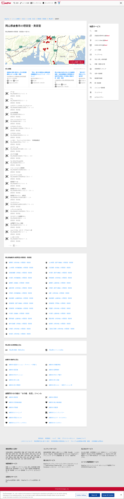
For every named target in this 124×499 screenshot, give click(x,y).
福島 (39, 452)
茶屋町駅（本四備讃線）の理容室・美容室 (21, 308)
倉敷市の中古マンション (16, 374)
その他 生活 (31, 19)
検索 (7, 467)
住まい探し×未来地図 (30, 467)
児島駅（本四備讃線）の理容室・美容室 (20, 293)
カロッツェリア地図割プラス (107, 465)
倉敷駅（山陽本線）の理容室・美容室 (60, 283)
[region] (45, 50)
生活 (23, 19)
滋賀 (28, 455)
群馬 (13, 454)
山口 (28, 457)
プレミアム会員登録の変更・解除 (80, 441)
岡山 (21, 457)
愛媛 (37, 457)
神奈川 (27, 454)
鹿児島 (29, 459)
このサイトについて (26, 441)
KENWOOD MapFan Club (88, 467)
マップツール (20, 467)
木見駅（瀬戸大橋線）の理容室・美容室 (60, 272)
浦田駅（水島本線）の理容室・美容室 (20, 262)
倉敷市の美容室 (13, 397)
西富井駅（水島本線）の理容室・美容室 (60, 318)
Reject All (94, 495)
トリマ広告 (102, 455)
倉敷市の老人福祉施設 (55, 402)
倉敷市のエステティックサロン (18, 422)
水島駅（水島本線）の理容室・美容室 (20, 328)
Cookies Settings (81, 495)
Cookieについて (81, 438)
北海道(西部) (17, 452)
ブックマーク (29, 470)
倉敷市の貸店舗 (13, 369)
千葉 (20, 454)
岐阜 (15, 455)
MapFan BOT (58, 465)
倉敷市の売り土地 (14, 380)
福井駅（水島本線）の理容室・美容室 (60, 323)
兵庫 (38, 455)
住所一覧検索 (29, 468)
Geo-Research (110, 455)
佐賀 (12, 459)
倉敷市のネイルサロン (55, 422)
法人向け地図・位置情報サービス (90, 452)
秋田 (32, 452)
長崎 (15, 459)
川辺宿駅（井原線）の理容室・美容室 (60, 267)
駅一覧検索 (11, 470)
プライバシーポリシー (68, 438)
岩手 (26, 452)
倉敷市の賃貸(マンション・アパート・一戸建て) (23, 364)
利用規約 (47, 438)
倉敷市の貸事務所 (54, 369)
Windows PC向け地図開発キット (96, 454)
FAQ (59, 438)
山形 (36, 452)
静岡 (19, 455)
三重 (25, 455)
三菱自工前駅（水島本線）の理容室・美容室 (61, 328)
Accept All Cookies (108, 495)
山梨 (9, 455)
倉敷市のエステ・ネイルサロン (58, 417)
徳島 (31, 457)
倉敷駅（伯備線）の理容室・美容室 (19, 283)
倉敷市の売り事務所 (14, 385)
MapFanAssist (49, 465)
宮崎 (25, 459)
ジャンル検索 (16, 19)
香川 (34, 457)
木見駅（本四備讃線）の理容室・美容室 (20, 278)
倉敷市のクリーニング (15, 412)
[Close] (121, 495)
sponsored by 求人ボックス (79, 68)
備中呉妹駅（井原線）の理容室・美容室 (20, 323)
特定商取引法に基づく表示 (41, 441)
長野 (12, 455)
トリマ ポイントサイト (64, 467)
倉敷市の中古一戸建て (55, 374)
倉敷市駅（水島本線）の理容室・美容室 (20, 288)
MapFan (7, 19)
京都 (35, 455)
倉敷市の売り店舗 (54, 380)
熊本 (19, 459)
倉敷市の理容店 (53, 397)
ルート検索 (12, 467)
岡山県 (51, 19)
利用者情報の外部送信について (60, 441)
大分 (22, 459)
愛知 (22, 455)
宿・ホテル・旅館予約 (69, 455)
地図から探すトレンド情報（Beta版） (63, 452)
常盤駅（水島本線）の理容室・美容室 (60, 308)
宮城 (29, 452)
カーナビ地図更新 (57, 455)
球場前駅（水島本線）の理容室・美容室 (60, 278)
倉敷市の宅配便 (53, 407)
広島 (24, 457)
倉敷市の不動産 (13, 407)
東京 (23, 454)
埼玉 (17, 454)
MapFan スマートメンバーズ (89, 465)
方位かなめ (70, 465)
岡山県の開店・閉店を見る (17, 350)
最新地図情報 (47, 452)
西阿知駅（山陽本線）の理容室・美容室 (20, 318)
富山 (34, 454)
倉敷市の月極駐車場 (54, 364)
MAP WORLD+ (94, 455)
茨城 (7, 454)
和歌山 (11, 457)
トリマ (65, 465)
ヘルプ (54, 438)
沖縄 (33, 459)
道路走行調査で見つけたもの (62, 454)
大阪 (32, 455)
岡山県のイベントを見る (56, 350)
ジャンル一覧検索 (20, 470)
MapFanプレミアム (49, 463)
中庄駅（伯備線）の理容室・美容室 (19, 313)
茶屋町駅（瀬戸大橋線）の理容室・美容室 (21, 303)
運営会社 (40, 438)
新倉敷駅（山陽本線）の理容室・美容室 (60, 298)
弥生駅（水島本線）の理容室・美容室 (20, 334)
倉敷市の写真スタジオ (15, 417)
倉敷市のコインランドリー (56, 412)
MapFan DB (109, 454)
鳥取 (15, 457)
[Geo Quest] (59, 3)
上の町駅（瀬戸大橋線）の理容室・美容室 (61, 262)
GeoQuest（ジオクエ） (50, 467)
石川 (37, 454)
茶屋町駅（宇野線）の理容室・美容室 (60, 303)
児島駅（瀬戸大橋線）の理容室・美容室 (60, 288)
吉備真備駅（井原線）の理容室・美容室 (20, 272)
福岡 (9, 459)
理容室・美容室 (41, 19)
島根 (18, 457)
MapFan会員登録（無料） (13, 480)
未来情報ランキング (18, 468)
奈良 (7, 457)
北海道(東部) (9, 452)
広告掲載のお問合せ (97, 441)
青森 (23, 452)
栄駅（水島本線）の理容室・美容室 (59, 293)
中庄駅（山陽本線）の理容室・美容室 (60, 313)
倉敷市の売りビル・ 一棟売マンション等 (60, 385)
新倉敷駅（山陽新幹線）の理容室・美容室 (21, 298)
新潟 (31, 454)
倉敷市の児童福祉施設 (15, 402)
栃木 (10, 454)
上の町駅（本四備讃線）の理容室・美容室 (21, 267)
